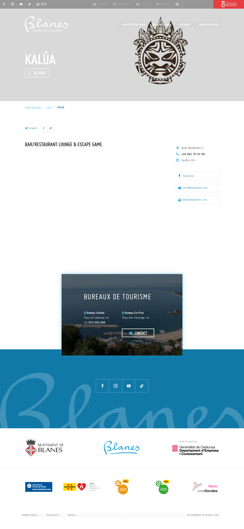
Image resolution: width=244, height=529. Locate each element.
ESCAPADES (185, 24)
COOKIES (71, 515)
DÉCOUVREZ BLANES (161, 24)
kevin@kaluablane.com (195, 188)
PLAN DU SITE (52, 515)
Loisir (49, 107)
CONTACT (140, 333)
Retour (39, 72)
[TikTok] (29, 4)
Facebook (188, 176)
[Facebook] (4, 4)
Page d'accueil (33, 107)
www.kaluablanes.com (195, 200)
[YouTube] (21, 4)
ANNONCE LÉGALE (29, 515)
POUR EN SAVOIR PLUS (209, 24)
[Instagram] (12, 4)
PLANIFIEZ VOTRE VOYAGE (134, 24)
